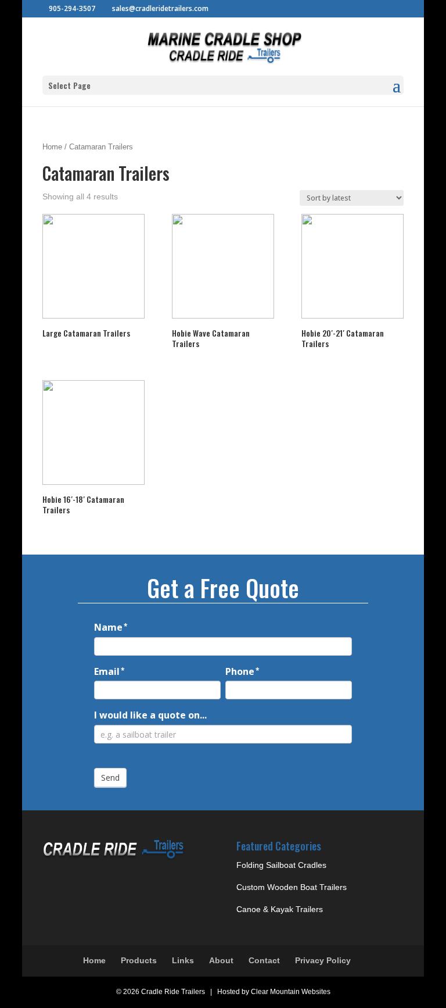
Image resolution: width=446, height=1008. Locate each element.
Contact (264, 960)
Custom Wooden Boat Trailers (291, 887)
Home (52, 146)
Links (183, 960)
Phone (242, 671)
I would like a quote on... (150, 715)
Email (109, 671)
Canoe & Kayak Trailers (279, 909)
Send (110, 777)
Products (139, 960)
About (221, 960)
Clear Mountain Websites (290, 992)
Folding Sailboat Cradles (281, 865)
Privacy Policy (323, 960)
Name (111, 627)
